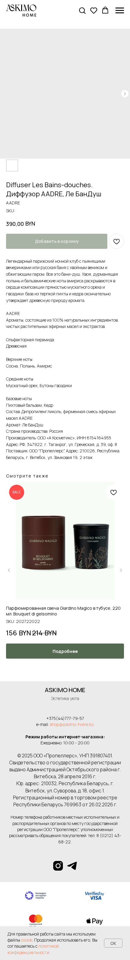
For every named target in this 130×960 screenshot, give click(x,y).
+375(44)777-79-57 (65, 718)
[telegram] (72, 866)
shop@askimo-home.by (72, 724)
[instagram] (58, 866)
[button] (82, 10)
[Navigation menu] (119, 11)
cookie (26, 940)
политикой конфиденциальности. (33, 949)
